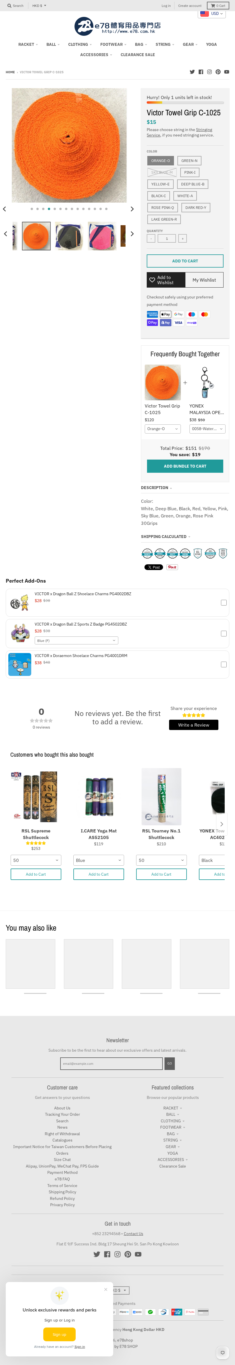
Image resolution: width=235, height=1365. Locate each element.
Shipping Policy (62, 1191)
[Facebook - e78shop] (200, 71)
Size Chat (62, 1159)
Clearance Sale (172, 1166)
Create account (189, 5)
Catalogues (62, 1140)
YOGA (172, 1153)
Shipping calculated (164, 536)
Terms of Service (62, 1185)
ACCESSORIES (171, 1159)
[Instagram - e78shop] (209, 71)
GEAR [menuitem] (188, 44)
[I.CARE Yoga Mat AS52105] (98, 796)
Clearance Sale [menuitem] (138, 54)
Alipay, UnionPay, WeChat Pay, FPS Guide (62, 1166)
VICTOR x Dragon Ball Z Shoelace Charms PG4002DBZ (83, 593)
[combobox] (163, 429)
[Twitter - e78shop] (192, 71)
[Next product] (222, 824)
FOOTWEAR (170, 1127)
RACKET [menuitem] (26, 44)
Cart (220, 5)
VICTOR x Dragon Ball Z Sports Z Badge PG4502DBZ (81, 624)
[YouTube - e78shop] (226, 71)
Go (169, 1063)
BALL (170, 1114)
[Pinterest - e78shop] (218, 71)
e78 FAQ (62, 1179)
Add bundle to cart (185, 466)
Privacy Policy (62, 1204)
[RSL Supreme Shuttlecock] (36, 796)
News (62, 1127)
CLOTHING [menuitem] (78, 44)
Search (62, 1120)
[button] (117, 603)
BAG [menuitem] (139, 44)
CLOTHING (171, 1120)
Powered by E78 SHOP (117, 1346)
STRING (170, 1140)
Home (10, 72)
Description (154, 487)
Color (152, 151)
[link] (163, 382)
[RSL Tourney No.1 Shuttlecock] (161, 796)
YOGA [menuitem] (211, 44)
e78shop (125, 1340)
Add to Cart (36, 874)
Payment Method (62, 1172)
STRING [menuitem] (163, 44)
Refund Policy (62, 1198)
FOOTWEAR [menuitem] (111, 44)
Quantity (155, 231)
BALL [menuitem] (51, 44)
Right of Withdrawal (62, 1133)
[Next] (132, 209)
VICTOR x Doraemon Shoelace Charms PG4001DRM (81, 655)
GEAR (171, 1146)
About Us (62, 1108)
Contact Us (133, 1233)
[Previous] (6, 233)
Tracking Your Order (62, 1114)
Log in (166, 5)
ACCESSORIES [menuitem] (94, 54)
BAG (171, 1133)
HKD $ (37, 5)
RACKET (170, 1108)
